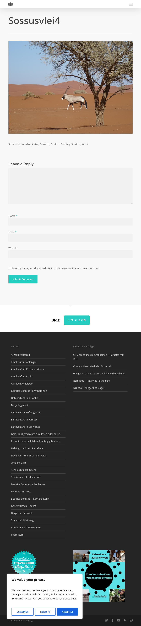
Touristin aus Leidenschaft (25, 477)
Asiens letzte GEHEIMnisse (26, 527)
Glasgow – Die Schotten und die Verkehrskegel (99, 373)
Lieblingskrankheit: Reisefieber (27, 448)
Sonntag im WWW (21, 491)
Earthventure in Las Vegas (25, 426)
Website (12, 248)
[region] (45, 596)
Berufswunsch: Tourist (23, 505)
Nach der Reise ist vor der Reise (28, 455)
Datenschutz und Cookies (25, 398)
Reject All (45, 611)
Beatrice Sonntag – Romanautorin (30, 498)
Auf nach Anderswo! (22, 383)
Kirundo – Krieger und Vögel (88, 387)
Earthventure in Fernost (24, 419)
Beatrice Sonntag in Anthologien (29, 390)
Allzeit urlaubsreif (20, 354)
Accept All (67, 611)
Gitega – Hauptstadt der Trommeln (92, 366)
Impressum (17, 534)
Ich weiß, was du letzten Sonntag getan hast (35, 441)
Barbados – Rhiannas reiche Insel (91, 380)
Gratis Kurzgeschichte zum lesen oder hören (35, 434)
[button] (131, 4)
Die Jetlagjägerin (20, 405)
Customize (23, 611)
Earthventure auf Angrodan (26, 412)
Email (12, 232)
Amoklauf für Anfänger (23, 362)
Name (12, 216)
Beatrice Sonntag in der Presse (28, 484)
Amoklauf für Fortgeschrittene (28, 369)
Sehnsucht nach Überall (24, 470)
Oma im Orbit (18, 462)
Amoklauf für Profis (22, 376)
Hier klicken (77, 320)
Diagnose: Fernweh (21, 513)
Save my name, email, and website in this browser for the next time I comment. (56, 268)
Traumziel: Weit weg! (22, 520)
